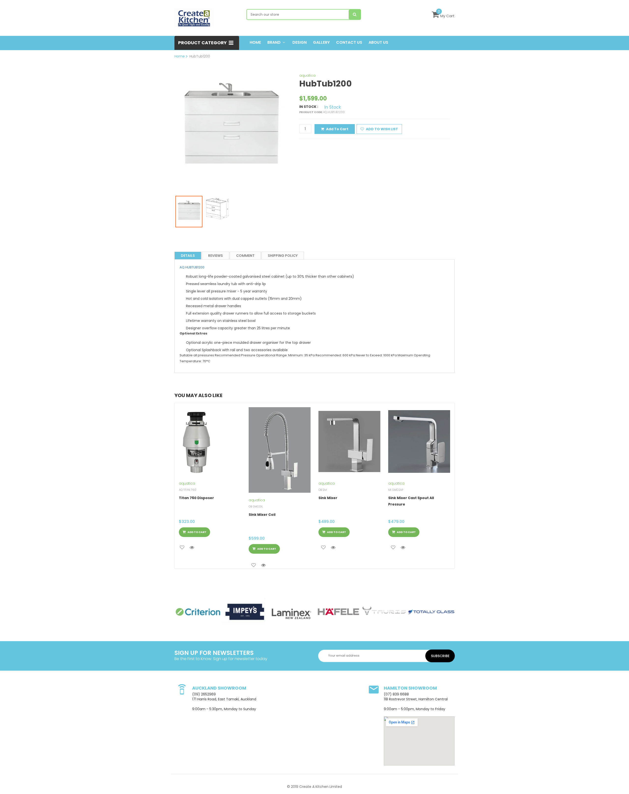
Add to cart (337, 129)
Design (299, 42)
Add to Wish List (381, 129)
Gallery (321, 42)
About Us (378, 42)
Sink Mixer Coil (262, 514)
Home (255, 42)
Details (188, 255)
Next (293, 124)
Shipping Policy (283, 255)
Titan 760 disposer (196, 497)
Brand (274, 42)
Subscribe (440, 655)
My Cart (447, 15)
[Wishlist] (182, 547)
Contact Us (349, 42)
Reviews (215, 255)
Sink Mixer (327, 497)
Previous (168, 124)
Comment (245, 255)
